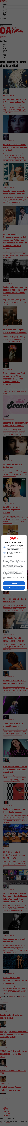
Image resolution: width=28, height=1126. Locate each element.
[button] (14, 556)
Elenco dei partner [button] (10, 569)
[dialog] (14, 563)
